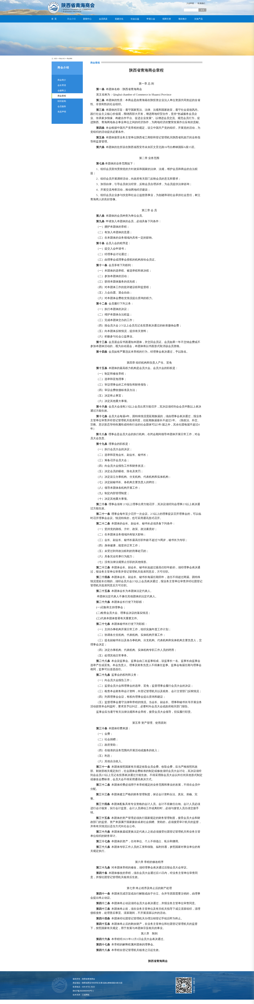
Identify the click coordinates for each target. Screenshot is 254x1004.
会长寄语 (62, 85)
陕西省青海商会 (71, 7)
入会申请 (190, 3)
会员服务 (62, 106)
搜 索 (202, 10)
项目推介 (182, 19)
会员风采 (103, 19)
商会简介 (62, 80)
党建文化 (119, 19)
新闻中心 (87, 19)
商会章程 (69, 58)
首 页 (54, 19)
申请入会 (151, 19)
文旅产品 (198, 19)
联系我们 (201, 3)
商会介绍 (71, 19)
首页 (55, 58)
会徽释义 (62, 90)
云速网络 (85, 995)
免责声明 (62, 112)
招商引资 (166, 19)
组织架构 (62, 101)
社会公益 (135, 19)
